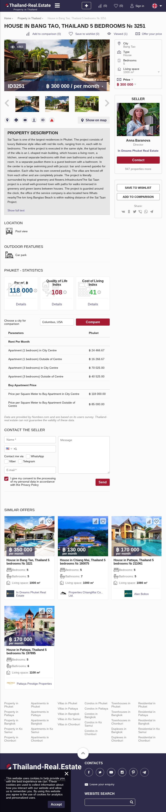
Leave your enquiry (102, 784)
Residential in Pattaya (146, 713)
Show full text (15, 210)
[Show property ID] (43, 120)
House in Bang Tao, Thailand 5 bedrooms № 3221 (27, 561)
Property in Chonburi (11, 739)
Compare (93, 322)
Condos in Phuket (96, 703)
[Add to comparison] (42, 521)
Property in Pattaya (11, 713)
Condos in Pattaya (96, 708)
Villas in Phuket (67, 703)
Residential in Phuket (146, 705)
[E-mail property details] (25, 120)
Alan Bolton (141, 594)
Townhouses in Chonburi (120, 722)
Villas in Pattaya (68, 708)
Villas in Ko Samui (69, 719)
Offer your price (152, 33)
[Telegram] (152, 212)
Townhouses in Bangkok (120, 713)
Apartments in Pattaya (40, 713)
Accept (56, 804)
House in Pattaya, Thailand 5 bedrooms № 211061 (134, 561)
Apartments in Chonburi (40, 739)
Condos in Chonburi (91, 732)
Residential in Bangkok (146, 722)
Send (103, 482)
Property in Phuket (11, 705)
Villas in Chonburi (69, 724)
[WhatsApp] (146, 212)
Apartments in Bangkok (40, 722)
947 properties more (138, 168)
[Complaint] (52, 120)
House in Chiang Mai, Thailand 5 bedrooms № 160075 (82, 561)
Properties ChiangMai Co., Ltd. (85, 594)
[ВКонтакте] (123, 212)
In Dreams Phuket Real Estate (138, 150)
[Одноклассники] (129, 212)
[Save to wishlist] (49, 521)
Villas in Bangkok (68, 713)
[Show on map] (7, 120)
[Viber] (140, 212)
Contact (138, 160)
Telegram (29, 461)
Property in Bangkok (11, 722)
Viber (12, 461)
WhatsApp (37, 456)
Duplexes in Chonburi (118, 739)
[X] (135, 212)
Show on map (96, 120)
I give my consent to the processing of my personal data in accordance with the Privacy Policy (33, 481)
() (105, 5)
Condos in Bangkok (91, 715)
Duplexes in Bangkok (118, 730)
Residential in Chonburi (146, 739)
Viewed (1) (121, 33)
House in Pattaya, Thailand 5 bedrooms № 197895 (26, 651)
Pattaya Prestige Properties (34, 683)
